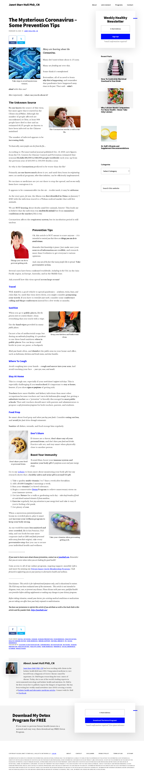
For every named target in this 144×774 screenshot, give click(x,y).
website (21, 472)
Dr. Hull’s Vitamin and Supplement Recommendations (115, 147)
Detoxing (27, 639)
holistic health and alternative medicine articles (36, 690)
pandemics (57, 646)
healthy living (35, 646)
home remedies (47, 646)
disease (34, 639)
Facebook (22, 693)
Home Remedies (32, 641)
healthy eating (23, 646)
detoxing (66, 644)
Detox (35, 489)
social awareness (68, 646)
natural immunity (57, 641)
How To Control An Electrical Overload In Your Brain (113, 80)
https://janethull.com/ (39, 610)
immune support (44, 641)
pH (66, 641)
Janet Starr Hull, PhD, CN (33, 668)
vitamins (12, 648)
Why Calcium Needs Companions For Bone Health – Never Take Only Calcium (115, 109)
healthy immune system (17, 641)
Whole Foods (21, 648)
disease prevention (45, 639)
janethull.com (64, 557)
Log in (54, 753)
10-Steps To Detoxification (29, 644)
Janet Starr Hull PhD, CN (24, 5)
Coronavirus (45, 644)
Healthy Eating (70, 639)
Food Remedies (59, 639)
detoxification (56, 644)
